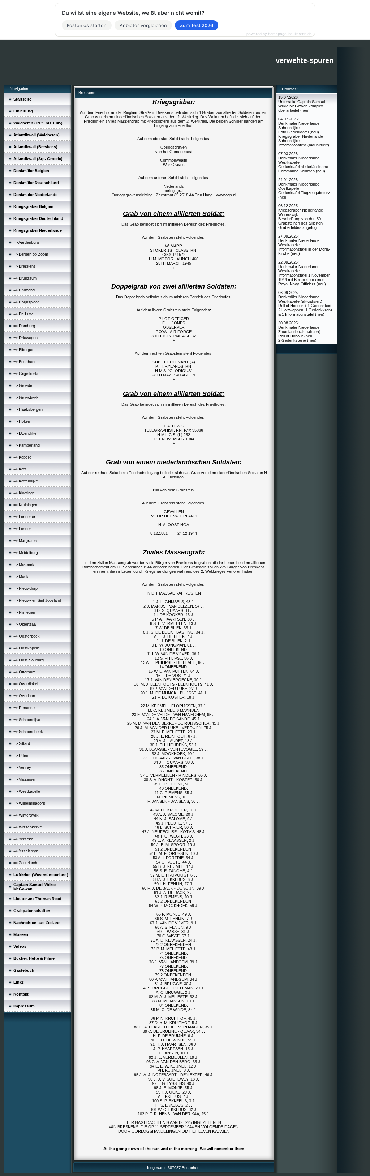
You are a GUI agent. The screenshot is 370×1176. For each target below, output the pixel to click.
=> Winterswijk (26, 815)
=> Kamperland (26, 445)
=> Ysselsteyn (25, 851)
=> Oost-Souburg (28, 660)
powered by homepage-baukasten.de (279, 33)
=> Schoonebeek (28, 731)
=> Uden (20, 755)
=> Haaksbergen (28, 409)
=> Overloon (24, 696)
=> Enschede (24, 361)
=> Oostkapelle (26, 648)
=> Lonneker (24, 517)
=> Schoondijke (26, 719)
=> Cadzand (24, 290)
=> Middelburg (25, 552)
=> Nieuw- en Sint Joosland (37, 600)
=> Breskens (24, 266)
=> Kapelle (22, 457)
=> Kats (20, 469)
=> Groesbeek (26, 397)
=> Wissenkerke (27, 827)
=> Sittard (21, 743)
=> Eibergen (23, 350)
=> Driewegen (25, 338)
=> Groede (22, 385)
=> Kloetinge (24, 493)
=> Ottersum (24, 672)
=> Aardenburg (26, 242)
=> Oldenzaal (24, 624)
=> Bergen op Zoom (30, 254)
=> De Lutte (23, 314)
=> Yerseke (23, 839)
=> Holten (21, 421)
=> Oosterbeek (26, 636)
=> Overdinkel (25, 684)
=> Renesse (24, 708)
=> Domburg (24, 326)
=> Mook (21, 576)
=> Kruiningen (25, 505)
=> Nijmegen (24, 612)
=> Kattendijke (25, 481)
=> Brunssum (25, 278)
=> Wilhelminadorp (29, 803)
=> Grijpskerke (26, 373)
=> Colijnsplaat (26, 302)
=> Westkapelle (26, 791)
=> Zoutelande (25, 863)
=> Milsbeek (23, 564)
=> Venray (22, 767)
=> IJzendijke (24, 433)
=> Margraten (25, 540)
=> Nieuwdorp (25, 588)
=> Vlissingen (24, 779)
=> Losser (22, 529)
